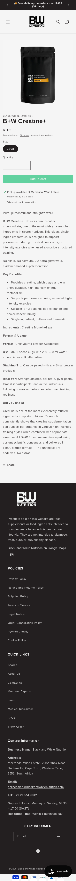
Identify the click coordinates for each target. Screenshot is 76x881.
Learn (12, 700)
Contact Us (15, 682)
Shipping (24, 135)
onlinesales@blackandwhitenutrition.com (36, 787)
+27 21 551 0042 (25, 795)
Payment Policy (18, 631)
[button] (8, 22)
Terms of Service (19, 605)
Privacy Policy (17, 578)
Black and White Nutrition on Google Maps (37, 548)
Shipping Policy (18, 596)
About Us (14, 673)
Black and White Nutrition (31, 869)
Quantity (8, 157)
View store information (22, 202)
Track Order (16, 726)
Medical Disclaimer (20, 708)
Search (12, 664)
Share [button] (11, 464)
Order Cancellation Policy (25, 622)
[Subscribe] (58, 836)
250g (10, 148)
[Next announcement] (69, 5)
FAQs (11, 717)
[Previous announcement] (7, 5)
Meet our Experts (19, 691)
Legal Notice (16, 614)
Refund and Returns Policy (26, 587)
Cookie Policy (17, 640)
